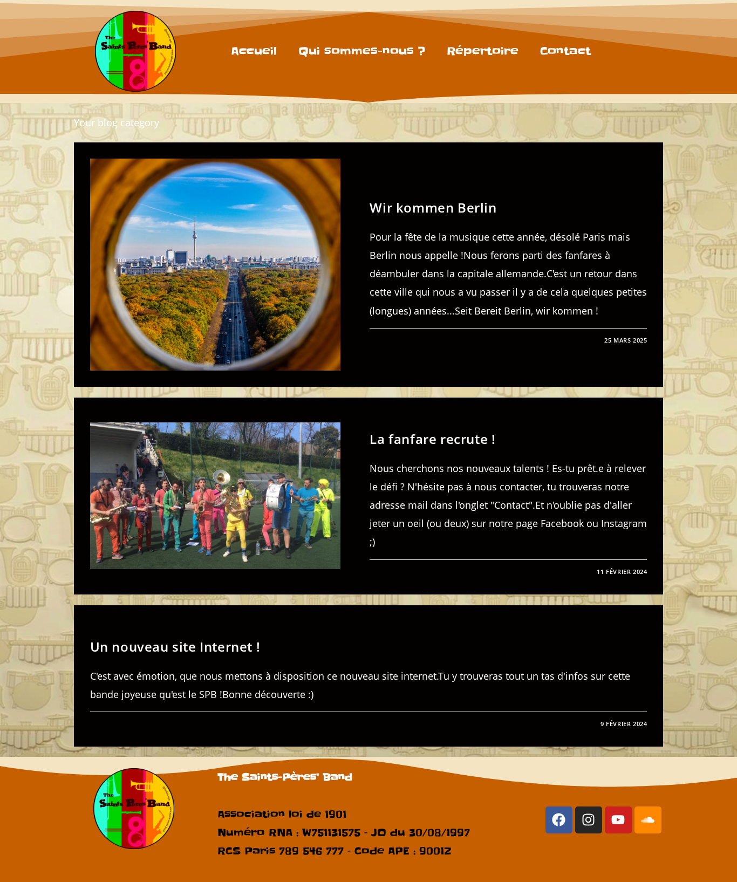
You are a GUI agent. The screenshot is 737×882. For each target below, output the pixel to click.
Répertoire (482, 51)
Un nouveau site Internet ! (175, 646)
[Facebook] (558, 819)
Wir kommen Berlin (433, 207)
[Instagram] (588, 819)
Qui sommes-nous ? (361, 51)
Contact (565, 51)
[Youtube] (618, 819)
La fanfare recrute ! (432, 439)
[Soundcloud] (647, 819)
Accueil (254, 51)
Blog (379, 189)
